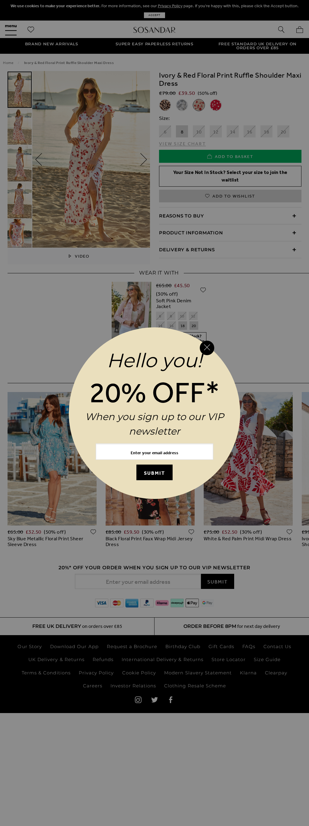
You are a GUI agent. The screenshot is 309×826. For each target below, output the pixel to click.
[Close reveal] (207, 348)
